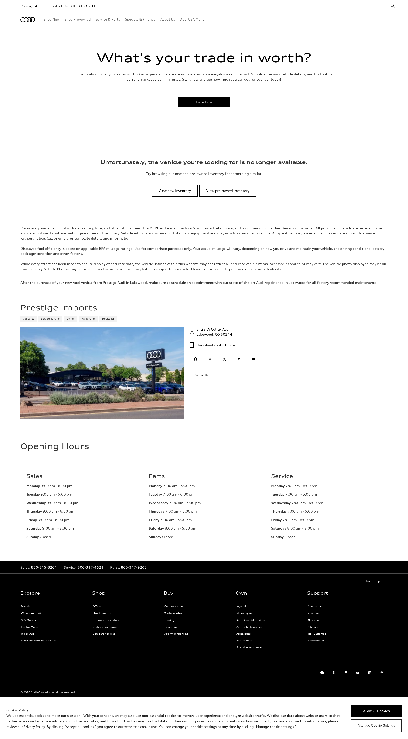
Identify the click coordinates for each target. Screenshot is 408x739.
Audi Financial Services (250, 620)
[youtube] (253, 359)
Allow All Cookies (376, 711)
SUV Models (28, 620)
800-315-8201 (82, 6)
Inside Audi (28, 633)
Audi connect (244, 640)
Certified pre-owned (105, 626)
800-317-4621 (90, 567)
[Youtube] (358, 673)
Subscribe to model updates (38, 640)
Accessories (243, 633)
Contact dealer (173, 606)
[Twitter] (334, 673)
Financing (170, 626)
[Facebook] (322, 673)
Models (25, 606)
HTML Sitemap (317, 633)
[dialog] (204, 718)
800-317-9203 (134, 567)
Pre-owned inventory (106, 620)
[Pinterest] (382, 673)
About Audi (315, 613)
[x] (224, 359)
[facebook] (195, 359)
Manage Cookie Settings (376, 725)
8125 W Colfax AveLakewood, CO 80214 (214, 332)
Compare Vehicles (104, 633)
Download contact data (215, 345)
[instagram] (210, 359)
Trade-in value (173, 613)
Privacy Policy (316, 640)
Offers (97, 606)
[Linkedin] (370, 673)
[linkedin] (239, 359)
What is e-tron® (31, 613)
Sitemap (313, 626)
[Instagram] (346, 673)
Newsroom (314, 620)
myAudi (241, 606)
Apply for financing (176, 633)
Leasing (169, 620)
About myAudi (245, 613)
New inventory (102, 613)
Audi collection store (249, 626)
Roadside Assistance (249, 647)
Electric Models (30, 626)
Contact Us (315, 606)
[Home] (27, 19)
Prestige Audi (31, 6)
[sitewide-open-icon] (392, 6)
